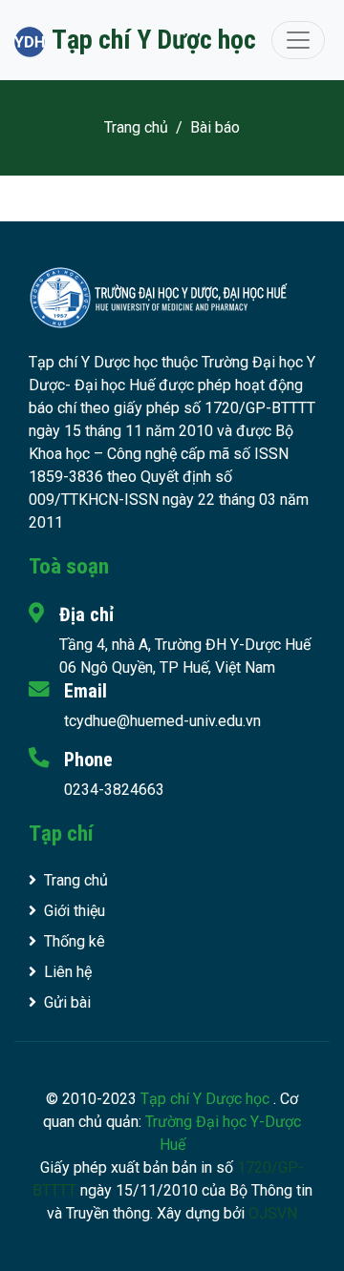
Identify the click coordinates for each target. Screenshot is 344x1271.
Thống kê (74, 941)
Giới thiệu (74, 911)
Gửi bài (67, 1002)
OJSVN (272, 1213)
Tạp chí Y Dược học (206, 1099)
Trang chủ (136, 127)
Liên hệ (68, 972)
